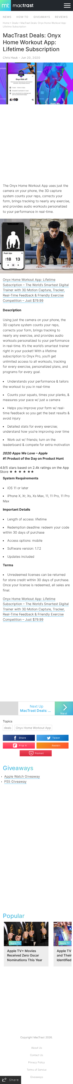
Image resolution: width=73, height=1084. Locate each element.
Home (6, 23)
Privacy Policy (36, 1062)
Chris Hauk (10, 57)
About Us (36, 1047)
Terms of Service (36, 1069)
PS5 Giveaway (15, 781)
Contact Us (36, 1055)
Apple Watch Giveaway (22, 776)
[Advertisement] (36, 143)
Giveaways (36, 1077)
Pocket (39, 753)
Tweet (56, 737)
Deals (15, 23)
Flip (20, 743)
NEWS (7, 16)
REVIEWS (61, 16)
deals (7, 728)
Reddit (56, 745)
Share (22, 737)
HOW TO (22, 16)
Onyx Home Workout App (33, 728)
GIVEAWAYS (41, 16)
